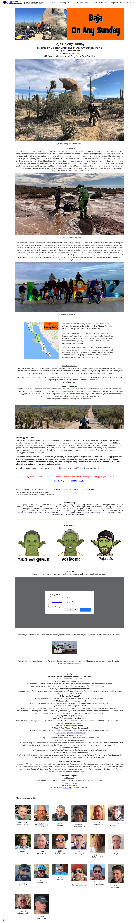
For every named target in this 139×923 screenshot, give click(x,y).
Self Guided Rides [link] (82, 3)
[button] (136, 2)
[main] (69, 49)
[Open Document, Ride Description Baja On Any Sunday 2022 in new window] (120, 579)
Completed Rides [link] (116, 3)
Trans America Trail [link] (100, 3)
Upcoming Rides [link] (64, 3)
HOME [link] (53, 3)
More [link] (129, 3)
